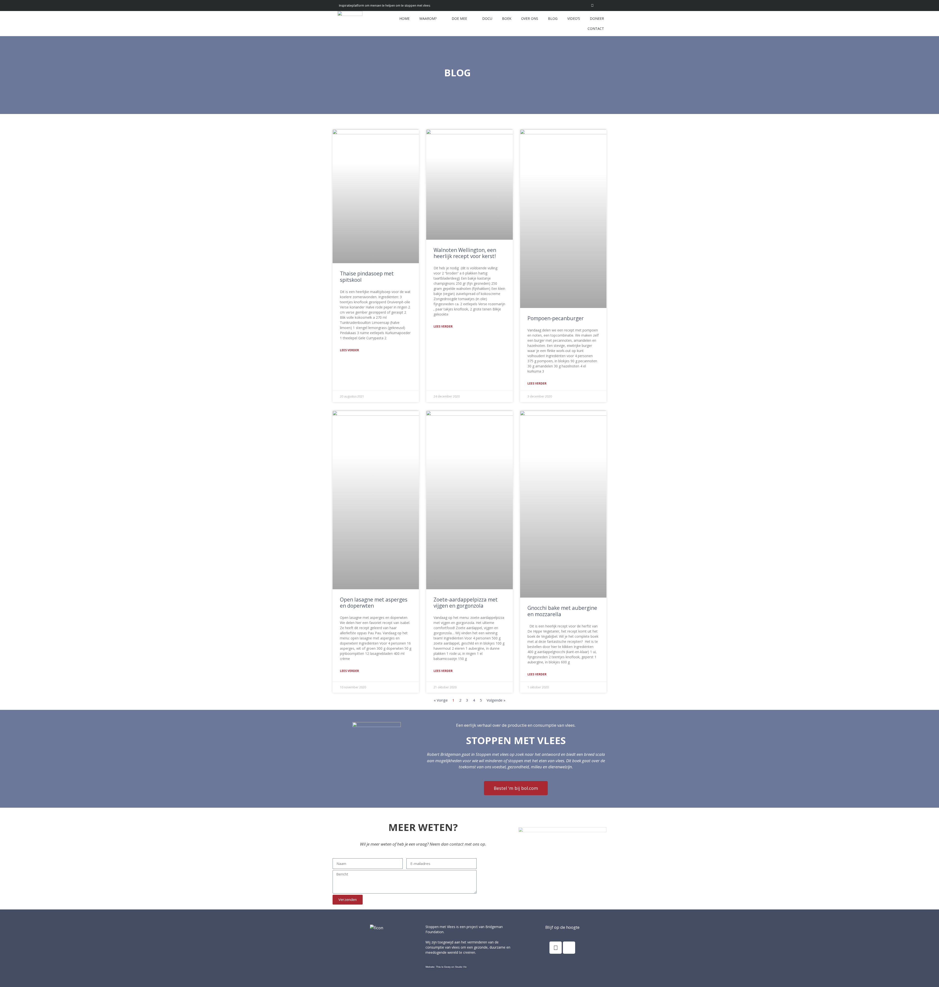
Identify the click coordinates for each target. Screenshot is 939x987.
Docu (487, 18)
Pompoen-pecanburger (555, 318)
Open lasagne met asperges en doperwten (373, 602)
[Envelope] (603, 5)
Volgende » (496, 700)
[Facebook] (555, 948)
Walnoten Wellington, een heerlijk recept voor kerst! (465, 253)
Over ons (529, 18)
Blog (553, 18)
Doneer (597, 18)
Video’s (573, 18)
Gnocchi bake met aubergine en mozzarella (562, 610)
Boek (506, 18)
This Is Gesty (443, 966)
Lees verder (349, 350)
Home (404, 18)
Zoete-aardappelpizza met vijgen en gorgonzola (466, 602)
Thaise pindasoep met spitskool (367, 276)
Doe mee (459, 18)
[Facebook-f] (592, 5)
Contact (596, 28)
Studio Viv (461, 966)
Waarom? (427, 18)
